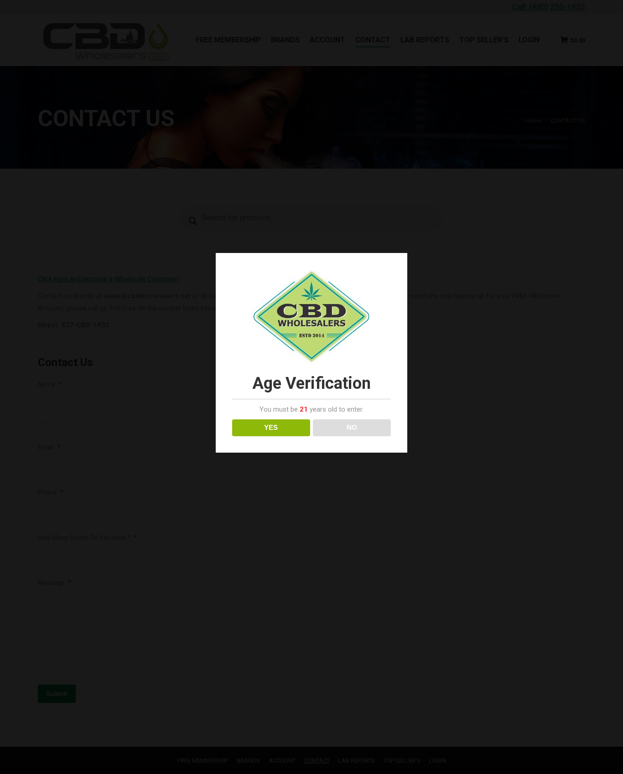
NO (352, 427)
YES (271, 427)
